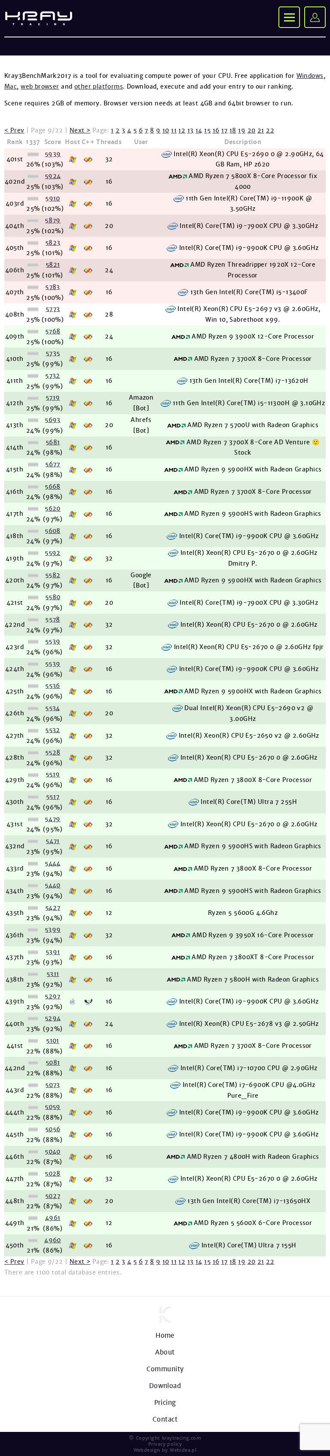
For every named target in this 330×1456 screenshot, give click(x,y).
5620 (53, 508)
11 (174, 130)
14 (199, 130)
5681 (53, 442)
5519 (53, 774)
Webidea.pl (183, 1450)
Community (165, 1369)
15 (207, 130)
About (164, 1352)
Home (165, 1335)
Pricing (165, 1402)
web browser (40, 86)
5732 (52, 375)
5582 (53, 575)
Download (165, 1386)
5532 (52, 730)
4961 (53, 1218)
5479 (53, 819)
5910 (52, 198)
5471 (53, 841)
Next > (80, 130)
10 (165, 130)
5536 (52, 686)
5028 (53, 1173)
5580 (53, 597)
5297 (53, 996)
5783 (52, 287)
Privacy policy (165, 1444)
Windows (310, 76)
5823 (53, 242)
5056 (53, 1129)
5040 (53, 1151)
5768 (53, 331)
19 (241, 130)
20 (252, 130)
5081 (53, 1062)
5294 (53, 1018)
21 (260, 130)
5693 (53, 420)
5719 (53, 397)
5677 (52, 464)
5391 (53, 952)
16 (216, 130)
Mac (10, 86)
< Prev (14, 130)
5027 (53, 1196)
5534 (52, 708)
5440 (53, 885)
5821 (53, 264)
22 (270, 130)
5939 (53, 154)
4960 (52, 1240)
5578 (52, 619)
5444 (53, 863)
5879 (53, 220)
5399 (53, 929)
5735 (53, 353)
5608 (53, 531)
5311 (52, 974)
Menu (289, 17)
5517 (53, 796)
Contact (165, 1419)
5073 (52, 1085)
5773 (53, 309)
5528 (53, 752)
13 (190, 130)
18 (232, 130)
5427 (53, 907)
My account (315, 17)
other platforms (98, 86)
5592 (53, 553)
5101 (52, 1040)
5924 (53, 176)
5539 (53, 641)
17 (224, 130)
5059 (53, 1107)
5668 (53, 486)
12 (181, 130)
